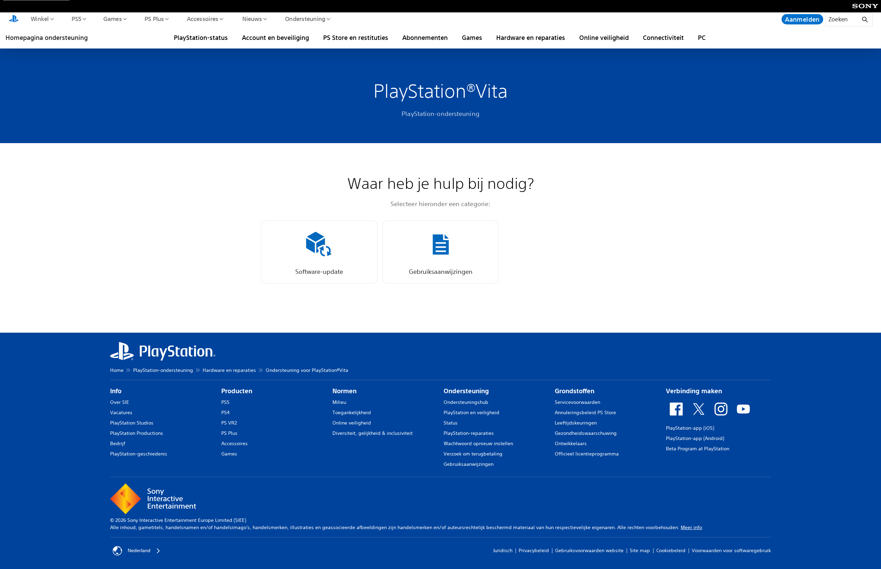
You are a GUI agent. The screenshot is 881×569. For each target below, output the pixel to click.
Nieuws (252, 18)
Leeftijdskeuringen (576, 423)
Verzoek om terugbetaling (473, 454)
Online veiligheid (604, 37)
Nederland (139, 550)
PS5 (76, 18)
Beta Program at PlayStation (697, 448)
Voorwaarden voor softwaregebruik (731, 550)
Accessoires (202, 18)
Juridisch (502, 550)
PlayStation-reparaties (469, 433)
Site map (640, 550)
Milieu (339, 402)
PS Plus (154, 18)
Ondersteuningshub (466, 402)
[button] (319, 252)
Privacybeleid (534, 550)
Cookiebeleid (671, 550)
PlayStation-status (201, 37)
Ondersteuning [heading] (466, 391)
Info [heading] (115, 391)
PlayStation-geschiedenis (138, 454)
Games (112, 18)
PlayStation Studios (131, 423)
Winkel (39, 18)
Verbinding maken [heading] (694, 391)
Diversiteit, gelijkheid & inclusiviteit (372, 433)
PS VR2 (229, 423)
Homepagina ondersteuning (47, 37)
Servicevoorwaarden (577, 402)
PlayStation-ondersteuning (163, 370)
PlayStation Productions (136, 433)
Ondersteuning (305, 18)
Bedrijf (117, 443)
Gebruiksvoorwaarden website (589, 550)
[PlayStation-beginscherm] (14, 19)
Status (451, 423)
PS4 (225, 412)
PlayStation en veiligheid (471, 412)
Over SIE (119, 402)
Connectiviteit (663, 37)
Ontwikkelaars (571, 443)
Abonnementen (425, 37)
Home (117, 370)
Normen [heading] (344, 391)
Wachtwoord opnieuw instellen (478, 443)
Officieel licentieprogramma (587, 454)
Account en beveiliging (275, 37)
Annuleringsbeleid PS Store (585, 412)
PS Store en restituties (355, 37)
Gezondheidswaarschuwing (586, 433)
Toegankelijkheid (351, 412)
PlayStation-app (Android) (695, 438)
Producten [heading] (236, 391)
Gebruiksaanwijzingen (468, 464)
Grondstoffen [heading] (574, 391)
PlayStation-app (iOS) (690, 428)
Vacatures (121, 412)
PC (701, 37)
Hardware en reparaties (530, 37)
